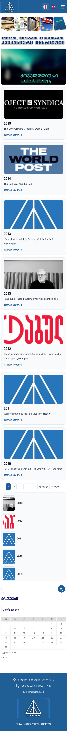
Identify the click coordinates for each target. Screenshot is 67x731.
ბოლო (55, 486)
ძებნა (62, 589)
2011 (7, 408)
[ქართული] (45, 6)
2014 (7, 179)
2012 (7, 349)
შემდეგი (43, 486)
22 (33, 486)
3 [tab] (36, 80)
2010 (7, 464)
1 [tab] (24, 80)
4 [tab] (42, 80)
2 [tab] (30, 80)
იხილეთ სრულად (13, 134)
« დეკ (4, 657)
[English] (53, 6)
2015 (7, 123)
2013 (7, 234)
